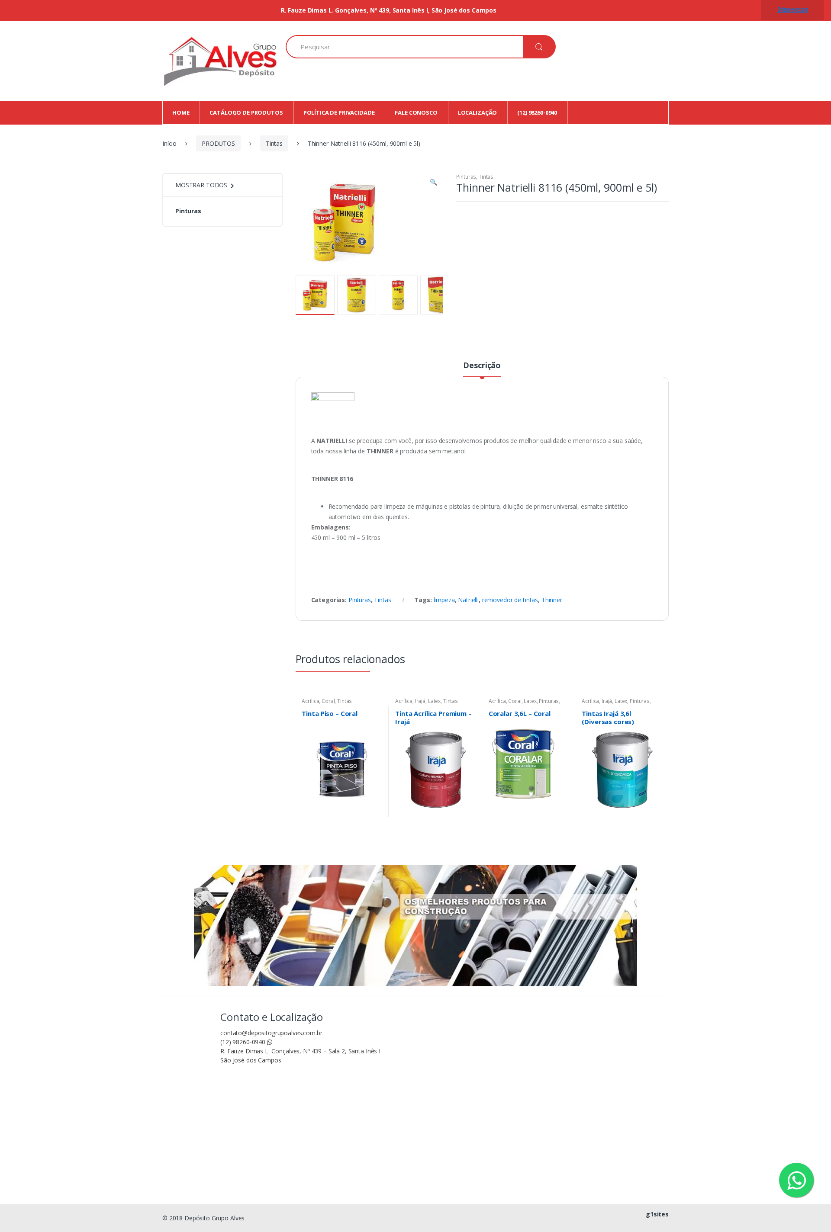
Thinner (551, 600)
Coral (328, 701)
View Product (374, 813)
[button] (434, 183)
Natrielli (468, 600)
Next (423, 294)
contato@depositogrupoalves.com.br (271, 1033)
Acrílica (310, 701)
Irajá (420, 701)
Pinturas (466, 176)
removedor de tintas (510, 600)
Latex (434, 701)
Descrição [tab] (482, 365)
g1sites (657, 1214)
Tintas (274, 143)
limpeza (444, 600)
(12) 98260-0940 (243, 1042)
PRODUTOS (218, 143)
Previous (320, 294)
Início (169, 143)
